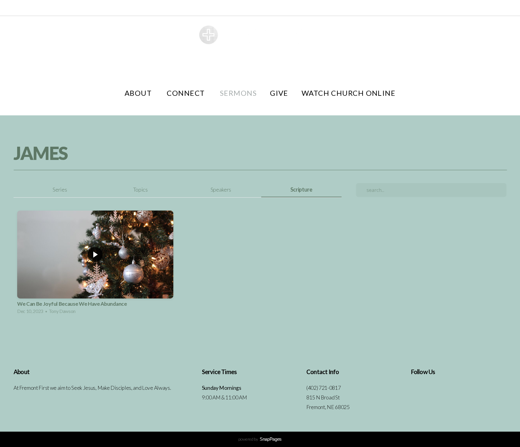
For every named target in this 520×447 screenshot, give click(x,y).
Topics (140, 189)
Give (279, 93)
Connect (187, 93)
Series (60, 189)
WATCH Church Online (348, 93)
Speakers (221, 189)
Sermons (238, 93)
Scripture (301, 189)
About (139, 93)
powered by (260, 439)
